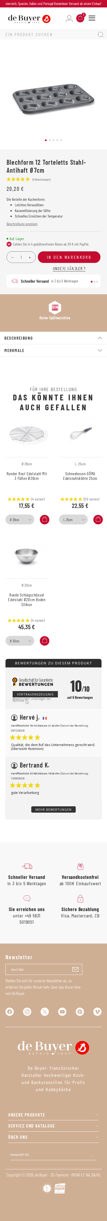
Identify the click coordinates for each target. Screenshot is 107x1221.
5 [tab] (61, 140)
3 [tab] (53, 140)
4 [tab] (57, 140)
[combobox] (19, 519)
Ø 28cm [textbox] (14, 520)
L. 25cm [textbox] (67, 520)
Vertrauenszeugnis (35, 694)
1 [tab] (46, 140)
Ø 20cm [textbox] (14, 641)
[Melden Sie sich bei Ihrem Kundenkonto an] (69, 18)
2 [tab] (49, 140)
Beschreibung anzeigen (22, 223)
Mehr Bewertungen (53, 809)
